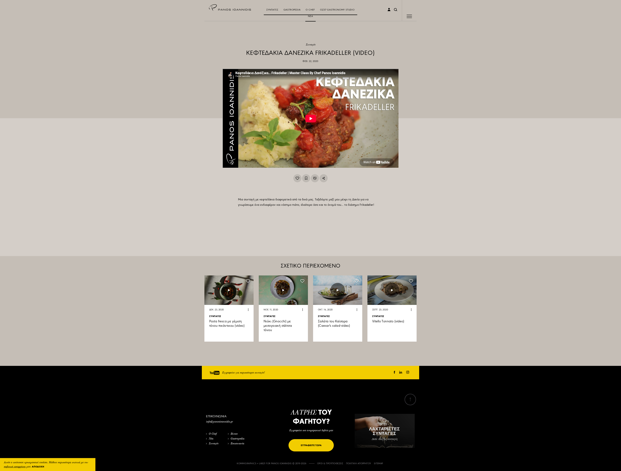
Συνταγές (310, 44)
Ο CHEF (310, 9)
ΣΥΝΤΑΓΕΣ (272, 9)
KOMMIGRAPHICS (246, 463)
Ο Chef (213, 434)
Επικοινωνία (237, 443)
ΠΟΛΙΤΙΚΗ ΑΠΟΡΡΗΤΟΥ (358, 463)
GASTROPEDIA (292, 9)
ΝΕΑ (310, 16)
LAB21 (262, 463)
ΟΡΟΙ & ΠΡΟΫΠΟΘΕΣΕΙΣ (330, 463)
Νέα (211, 438)
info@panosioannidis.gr (219, 421)
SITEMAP (378, 463)
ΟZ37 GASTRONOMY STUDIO (337, 9)
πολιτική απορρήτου (15, 466)
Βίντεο (234, 434)
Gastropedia (237, 438)
